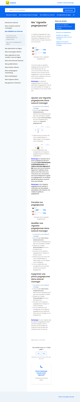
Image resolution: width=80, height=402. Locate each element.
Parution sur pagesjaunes (63, 32)
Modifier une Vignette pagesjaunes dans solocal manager (63, 37)
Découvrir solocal (11, 15)
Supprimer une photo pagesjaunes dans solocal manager (63, 43)
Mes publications (11, 64)
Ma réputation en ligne (64, 15)
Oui (38, 353)
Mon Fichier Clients (12, 67)
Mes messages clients (13, 52)
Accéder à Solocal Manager (65, 3)
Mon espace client (11, 79)
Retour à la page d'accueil (66, 397)
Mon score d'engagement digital (13, 43)
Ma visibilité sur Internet (47, 15)
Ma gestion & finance (13, 83)
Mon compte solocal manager (28, 15)
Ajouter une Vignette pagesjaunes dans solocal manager (63, 26)
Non (44, 353)
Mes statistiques (11, 76)
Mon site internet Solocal (14, 61)
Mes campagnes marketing (11, 72)
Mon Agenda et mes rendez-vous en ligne (13, 56)
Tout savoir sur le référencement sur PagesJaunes (11, 37)
